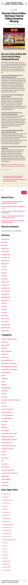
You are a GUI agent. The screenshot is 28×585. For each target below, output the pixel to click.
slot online (14, 10)
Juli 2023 (4, 266)
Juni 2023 (4, 269)
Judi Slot (3, 394)
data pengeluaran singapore (9, 369)
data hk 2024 (6, 564)
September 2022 (6, 297)
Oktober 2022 (5, 294)
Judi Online (4, 391)
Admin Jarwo (5, 342)
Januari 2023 (5, 285)
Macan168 (4, 427)
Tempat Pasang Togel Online (9, 473)
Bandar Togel (5, 357)
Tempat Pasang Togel (7, 470)
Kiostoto (3, 403)
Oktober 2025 (5, 239)
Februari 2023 (5, 282)
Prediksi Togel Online (7, 448)
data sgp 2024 (6, 561)
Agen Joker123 (5, 345)
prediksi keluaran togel (7, 436)
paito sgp (5, 545)
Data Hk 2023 (6, 503)
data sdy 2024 (6, 567)
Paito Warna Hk (7, 530)
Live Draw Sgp (6, 521)
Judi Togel (4, 397)
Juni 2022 (4, 306)
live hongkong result (7, 418)
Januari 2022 (5, 321)
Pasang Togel (5, 430)
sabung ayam (5, 458)
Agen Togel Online (6, 351)
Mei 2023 (4, 273)
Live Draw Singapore (7, 415)
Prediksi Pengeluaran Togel (9, 439)
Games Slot (4, 378)
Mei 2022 (4, 309)
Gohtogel (4, 384)
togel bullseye (5, 476)
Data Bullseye (6, 494)
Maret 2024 (4, 245)
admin (11, 24)
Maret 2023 (4, 279)
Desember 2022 (5, 288)
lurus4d (3, 424)
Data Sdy (5, 506)
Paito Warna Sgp (7, 536)
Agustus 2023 (5, 263)
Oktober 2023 (5, 260)
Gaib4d (3, 375)
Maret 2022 (4, 315)
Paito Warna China (7, 527)
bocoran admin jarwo (7, 360)
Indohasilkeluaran (6, 387)
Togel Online (4, 482)
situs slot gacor (6, 169)
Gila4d (3, 381)
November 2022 (5, 291)
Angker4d (4, 354)
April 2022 (4, 312)
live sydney (4, 421)
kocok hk (5, 552)
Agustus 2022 (5, 300)
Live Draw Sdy (6, 518)
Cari (2, 190)
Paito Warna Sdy (7, 533)
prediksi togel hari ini (7, 442)
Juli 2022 (4, 303)
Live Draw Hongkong (7, 409)
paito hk (5, 548)
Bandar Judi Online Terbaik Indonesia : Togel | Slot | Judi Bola (14, 3)
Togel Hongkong (6, 479)
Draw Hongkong (5, 372)
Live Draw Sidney (6, 412)
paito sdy (5, 542)
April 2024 (4, 242)
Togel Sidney (5, 485)
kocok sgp (5, 555)
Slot (2, 461)
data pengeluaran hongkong (9, 366)
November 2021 (5, 327)
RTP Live (3, 451)
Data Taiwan (6, 512)
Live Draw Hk (6, 515)
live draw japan (6, 570)
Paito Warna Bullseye (8, 524)
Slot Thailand (5, 467)
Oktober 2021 (5, 330)
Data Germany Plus (8, 500)
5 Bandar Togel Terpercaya (9, 339)
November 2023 (5, 257)
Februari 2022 (5, 318)
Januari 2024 (5, 251)
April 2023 (4, 276)
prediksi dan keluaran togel (9, 433)
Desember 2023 (5, 254)
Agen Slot (4, 348)
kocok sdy (5, 558)
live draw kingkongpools (9, 539)
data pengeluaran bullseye (8, 363)
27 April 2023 (19, 24)
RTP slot (3, 455)
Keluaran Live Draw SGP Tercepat (10, 400)
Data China (5, 497)
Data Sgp (5, 509)
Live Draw (4, 406)
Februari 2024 (5, 248)
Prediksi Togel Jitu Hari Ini (8, 445)
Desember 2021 (5, 324)
